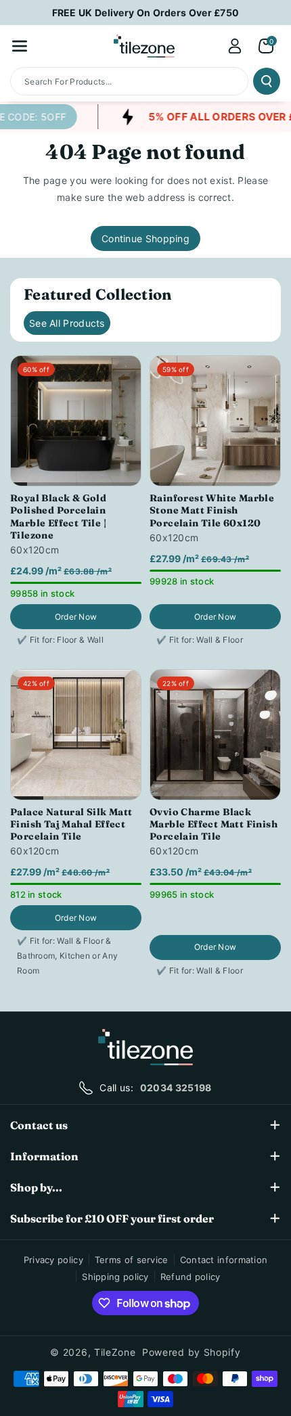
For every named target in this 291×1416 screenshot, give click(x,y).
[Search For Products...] (266, 81)
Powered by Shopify (191, 1352)
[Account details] (235, 46)
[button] (20, 46)
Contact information (224, 1259)
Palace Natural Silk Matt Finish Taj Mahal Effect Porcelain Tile (71, 824)
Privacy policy (53, 1259)
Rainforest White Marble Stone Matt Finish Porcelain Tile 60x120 (212, 510)
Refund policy (190, 1276)
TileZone (115, 1352)
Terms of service (132, 1259)
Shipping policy (115, 1276)
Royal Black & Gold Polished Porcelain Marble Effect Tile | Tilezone (58, 516)
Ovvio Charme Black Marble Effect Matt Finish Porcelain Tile (213, 824)
